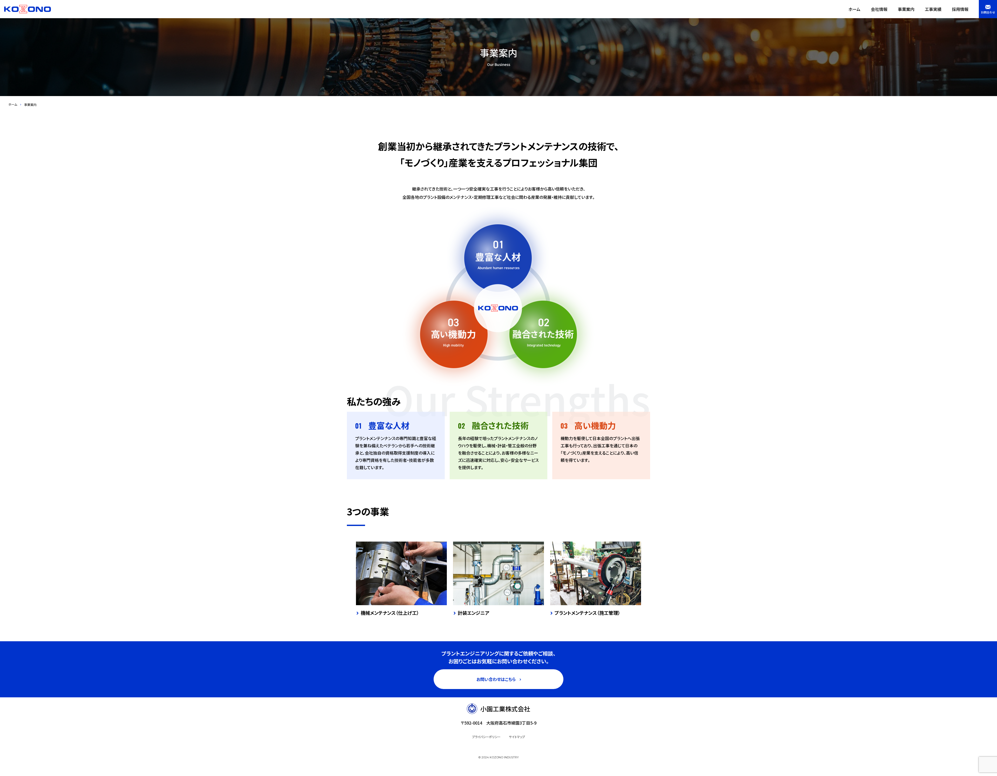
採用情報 (960, 9)
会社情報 (879, 9)
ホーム (854, 9)
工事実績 (933, 9)
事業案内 (906, 9)
